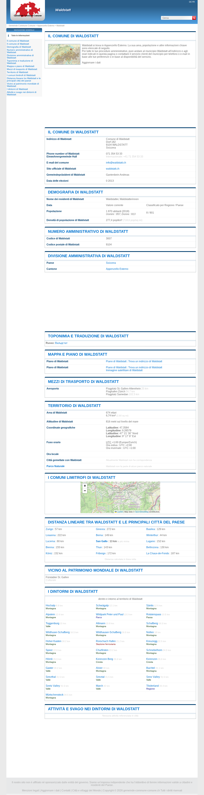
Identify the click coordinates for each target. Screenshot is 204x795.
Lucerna (50, 541)
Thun (99, 547)
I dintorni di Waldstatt (73, 591)
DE (190, 2)
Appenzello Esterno (45, 26)
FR (193, 2)
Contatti (66, 790)
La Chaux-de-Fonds (157, 553)
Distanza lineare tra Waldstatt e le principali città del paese (116, 522)
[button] (84, 485)
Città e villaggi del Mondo (86, 790)
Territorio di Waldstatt (74, 405)
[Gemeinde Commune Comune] (28, 16)
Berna (99, 535)
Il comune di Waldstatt (73, 36)
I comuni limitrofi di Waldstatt (81, 477)
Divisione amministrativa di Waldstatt (89, 256)
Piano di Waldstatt (116, 361)
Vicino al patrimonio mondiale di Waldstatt (95, 570)
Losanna (51, 535)
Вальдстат (61, 343)
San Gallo (102, 541)
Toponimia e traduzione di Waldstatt (88, 336)
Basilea (150, 529)
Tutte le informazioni (20, 35)
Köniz (49, 553)
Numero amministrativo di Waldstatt (88, 231)
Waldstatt (63, 10)
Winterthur (152, 535)
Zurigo (49, 529)
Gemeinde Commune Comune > (23, 26)
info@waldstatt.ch (116, 162)
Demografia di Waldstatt (75, 192)
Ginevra (100, 529)
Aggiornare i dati (91, 62)
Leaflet (120, 511)
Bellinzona (152, 547)
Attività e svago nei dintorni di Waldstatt (94, 709)
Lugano (150, 541)
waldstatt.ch (112, 168)
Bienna (50, 547)
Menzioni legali (30, 790)
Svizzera (111, 262)
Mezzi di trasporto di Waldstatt (83, 381)
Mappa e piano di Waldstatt (77, 354)
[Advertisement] (120, 98)
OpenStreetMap (142, 511)
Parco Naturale (56, 466)
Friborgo (101, 553)
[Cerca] (194, 18)
